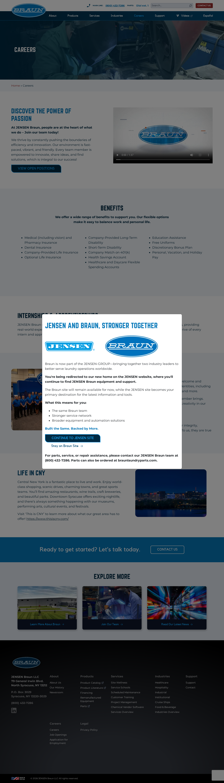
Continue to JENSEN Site (73, 438)
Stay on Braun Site (64, 446)
